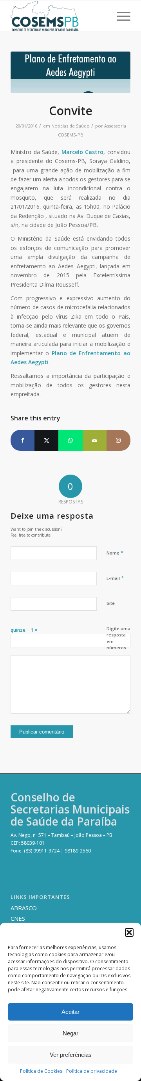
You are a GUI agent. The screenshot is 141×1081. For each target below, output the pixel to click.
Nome (115, 552)
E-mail (115, 577)
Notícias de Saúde (70, 126)
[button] (129, 932)
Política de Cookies (41, 1071)
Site (111, 603)
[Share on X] (46, 440)
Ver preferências (71, 1054)
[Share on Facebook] (22, 440)
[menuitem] (119, 16)
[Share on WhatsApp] (70, 440)
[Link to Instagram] (118, 440)
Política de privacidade (91, 1071)
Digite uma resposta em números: (118, 638)
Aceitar (70, 1011)
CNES (18, 918)
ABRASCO (24, 908)
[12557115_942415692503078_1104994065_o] (70, 72)
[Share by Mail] (95, 440)
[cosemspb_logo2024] (59, 16)
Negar (70, 1033)
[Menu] (119, 16)
